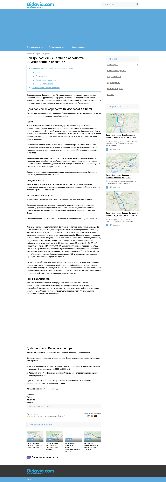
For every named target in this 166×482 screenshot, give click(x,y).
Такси (38, 72)
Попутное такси (42, 76)
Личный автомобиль (44, 84)
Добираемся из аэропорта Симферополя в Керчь (52, 68)
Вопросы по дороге (116, 70)
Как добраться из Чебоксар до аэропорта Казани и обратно (35, 445)
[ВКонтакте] (89, 416)
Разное (110, 94)
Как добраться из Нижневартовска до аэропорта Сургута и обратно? (91, 446)
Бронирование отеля (57, 47)
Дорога (31, 439)
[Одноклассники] (92, 416)
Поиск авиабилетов (35, 47)
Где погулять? (113, 82)
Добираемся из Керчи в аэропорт (45, 88)
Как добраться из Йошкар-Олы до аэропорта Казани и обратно (53, 446)
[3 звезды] (31, 416)
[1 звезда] (27, 416)
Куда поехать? (114, 76)
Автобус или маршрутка (46, 80)
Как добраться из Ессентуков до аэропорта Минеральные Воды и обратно (72, 447)
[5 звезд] (35, 416)
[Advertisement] (83, 28)
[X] (95, 416)
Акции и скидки (78, 47)
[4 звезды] (33, 416)
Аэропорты (112, 64)
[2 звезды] (29, 416)
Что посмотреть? (115, 88)
